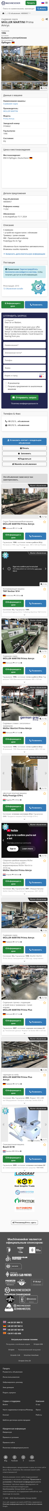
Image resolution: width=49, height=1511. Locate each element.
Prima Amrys (8, 118)
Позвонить (37, 304)
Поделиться (25, 459)
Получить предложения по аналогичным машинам (25, 387)
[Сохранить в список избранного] (42, 19)
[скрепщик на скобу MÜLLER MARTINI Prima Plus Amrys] (24, 1054)
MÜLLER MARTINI (10, 111)
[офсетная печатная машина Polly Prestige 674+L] (24, 773)
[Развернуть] (24, 547)
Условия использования (34, 1504)
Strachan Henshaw (31, 1355)
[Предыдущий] (4, 68)
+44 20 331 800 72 (14, 1322)
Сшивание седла (10, 103)
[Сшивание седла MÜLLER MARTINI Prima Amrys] (24, 636)
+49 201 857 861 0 (14, 1326)
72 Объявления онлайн (13, 288)
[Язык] (42, 3)
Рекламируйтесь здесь (25, 1222)
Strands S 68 (15, 1355)
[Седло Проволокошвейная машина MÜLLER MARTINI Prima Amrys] (24, 501)
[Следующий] (45, 68)
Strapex (11, 1350)
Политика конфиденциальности (24, 403)
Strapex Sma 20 (24, 1361)
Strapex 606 (38, 1344)
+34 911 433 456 (14, 1333)
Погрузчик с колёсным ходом (18, 1344)
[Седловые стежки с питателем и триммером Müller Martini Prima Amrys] (24, 703)
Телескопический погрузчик (29, 1350)
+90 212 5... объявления (18, 421)
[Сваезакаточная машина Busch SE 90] (24, 1124)
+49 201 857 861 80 (15, 1330)
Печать (25, 448)
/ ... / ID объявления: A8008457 (16, 13)
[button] (46, 3)
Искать (42, 8)
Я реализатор (13, 383)
